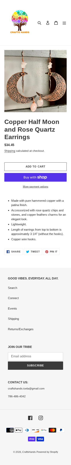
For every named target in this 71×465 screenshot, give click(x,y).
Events (12, 308)
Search (12, 287)
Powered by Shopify (47, 452)
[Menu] (64, 22)
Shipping (9, 150)
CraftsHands (29, 452)
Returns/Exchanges (21, 329)
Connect (13, 298)
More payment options (35, 186)
